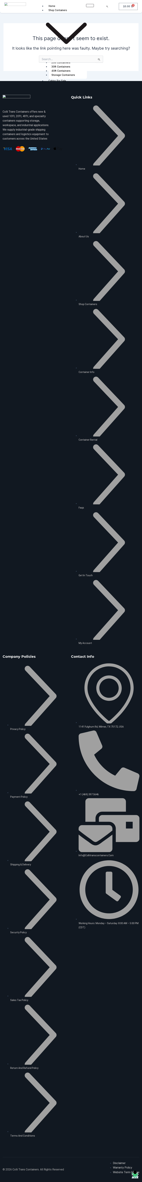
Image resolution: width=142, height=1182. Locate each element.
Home (51, 6)
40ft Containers (60, 70)
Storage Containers (63, 74)
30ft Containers (60, 66)
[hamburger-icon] (90, 5)
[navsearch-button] (107, 6)
